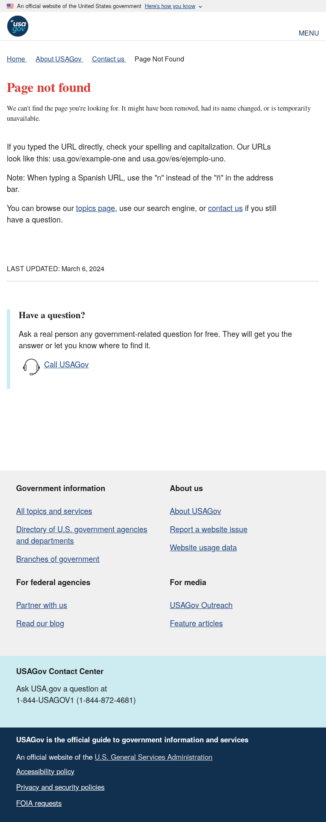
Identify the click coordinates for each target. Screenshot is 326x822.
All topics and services (54, 510)
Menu (309, 32)
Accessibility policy (45, 771)
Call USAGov (66, 363)
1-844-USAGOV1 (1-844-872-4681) (76, 699)
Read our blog (40, 622)
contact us (225, 207)
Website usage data (203, 547)
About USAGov (195, 510)
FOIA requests (39, 803)
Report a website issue (208, 528)
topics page (95, 207)
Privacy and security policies (60, 787)
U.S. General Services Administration (153, 757)
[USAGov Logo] (17, 26)
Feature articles (196, 622)
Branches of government (57, 558)
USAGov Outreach (201, 604)
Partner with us (41, 604)
